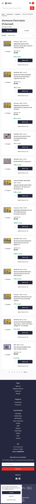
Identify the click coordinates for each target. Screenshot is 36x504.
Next (25, 372)
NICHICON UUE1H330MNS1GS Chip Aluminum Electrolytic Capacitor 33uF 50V (22, 76)
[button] (9, 31)
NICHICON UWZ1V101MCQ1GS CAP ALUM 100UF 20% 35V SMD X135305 (22, 273)
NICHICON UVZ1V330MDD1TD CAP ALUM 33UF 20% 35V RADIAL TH (22, 242)
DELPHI (18, 428)
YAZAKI (18, 423)
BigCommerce (25, 497)
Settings (11, 492)
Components (18, 402)
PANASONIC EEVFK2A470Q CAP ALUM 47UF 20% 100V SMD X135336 (23, 298)
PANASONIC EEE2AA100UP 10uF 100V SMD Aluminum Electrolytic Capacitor (23, 212)
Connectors (18, 404)
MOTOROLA (18, 418)
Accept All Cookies (11, 499)
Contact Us (18, 391)
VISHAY (18, 433)
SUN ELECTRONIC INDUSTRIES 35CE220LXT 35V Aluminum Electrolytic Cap (22, 187)
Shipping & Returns (18, 388)
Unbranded (18, 413)
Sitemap (18, 393)
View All (18, 438)
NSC (18, 436)
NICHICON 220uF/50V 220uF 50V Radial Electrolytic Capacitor (22, 138)
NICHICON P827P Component (22, 161)
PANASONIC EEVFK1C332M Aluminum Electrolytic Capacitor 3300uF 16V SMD (23, 45)
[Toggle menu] (2, 3)
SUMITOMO (18, 431)
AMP (18, 426)
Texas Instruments (18, 421)
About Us (18, 386)
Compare (26, 30)
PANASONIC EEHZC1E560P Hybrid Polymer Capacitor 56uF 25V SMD (23, 107)
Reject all (11, 496)
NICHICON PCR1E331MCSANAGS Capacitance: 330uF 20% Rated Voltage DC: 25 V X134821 (23, 323)
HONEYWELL (18, 416)
